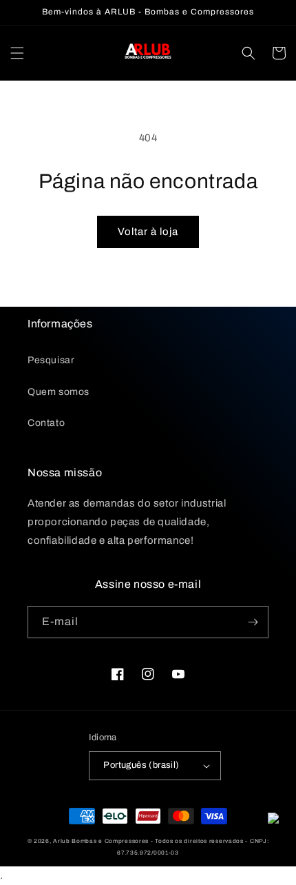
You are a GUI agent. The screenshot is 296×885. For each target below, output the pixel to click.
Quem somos (58, 392)
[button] (17, 53)
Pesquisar (51, 360)
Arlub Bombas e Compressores (101, 841)
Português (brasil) (141, 765)
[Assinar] (252, 622)
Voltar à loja (148, 231)
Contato (46, 423)
